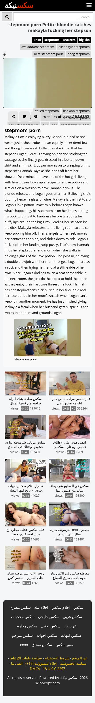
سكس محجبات (22, 616)
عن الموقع (79, 658)
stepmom (51, 40)
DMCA (35, 668)
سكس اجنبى (50, 626)
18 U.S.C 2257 (54, 668)
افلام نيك (41, 607)
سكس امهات (71, 635)
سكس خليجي (48, 616)
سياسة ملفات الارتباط (26, 658)
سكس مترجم (22, 635)
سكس (78, 607)
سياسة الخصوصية (73, 663)
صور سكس (64, 644)
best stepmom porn (48, 54)
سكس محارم (27, 626)
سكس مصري (20, 607)
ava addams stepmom (37, 47)
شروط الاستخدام (57, 658)
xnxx (37, 40)
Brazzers (69, 40)
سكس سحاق (42, 644)
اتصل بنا (17, 663)
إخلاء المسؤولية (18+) (41, 663)
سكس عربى (72, 616)
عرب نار (70, 626)
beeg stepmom (79, 54)
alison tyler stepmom (74, 47)
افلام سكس (60, 607)
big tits (84, 40)
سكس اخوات (46, 635)
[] (7, 16)
